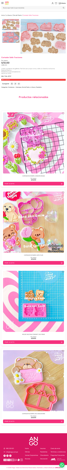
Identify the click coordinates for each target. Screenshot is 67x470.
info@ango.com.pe (12, 452)
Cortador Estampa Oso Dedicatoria (33, 413)
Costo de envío (55, 448)
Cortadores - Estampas (14, 87)
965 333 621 (10, 448)
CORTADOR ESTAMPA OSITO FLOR (33, 255)
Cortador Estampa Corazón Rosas (33, 176)
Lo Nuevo (9, 15)
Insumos (43, 448)
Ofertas (27, 452)
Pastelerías (43, 452)
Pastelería (39, 87)
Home (27, 448)
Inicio (3, 15)
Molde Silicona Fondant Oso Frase (33, 334)
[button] (62, 465)
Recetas (27, 459)
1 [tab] (42, 51)
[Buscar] (63, 8)
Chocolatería (44, 455)
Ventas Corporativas (31, 455)
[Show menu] (2, 3)
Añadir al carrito (9, 183)
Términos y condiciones (58, 452)
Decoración (44, 459)
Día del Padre (17, 15)
